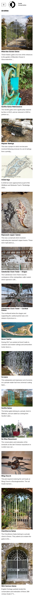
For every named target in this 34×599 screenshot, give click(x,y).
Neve (3, 597)
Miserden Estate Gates (10, 51)
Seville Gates (6, 408)
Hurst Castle (6, 339)
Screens (4, 377)
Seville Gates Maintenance (11, 107)
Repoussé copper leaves (10, 235)
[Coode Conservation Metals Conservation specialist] (12, 4)
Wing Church (6, 476)
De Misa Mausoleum (9, 439)
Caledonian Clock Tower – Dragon (14, 272)
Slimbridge (5, 180)
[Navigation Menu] (3, 4)
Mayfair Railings (7, 143)
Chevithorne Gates (8, 531)
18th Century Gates (8, 586)
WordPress (17, 597)
